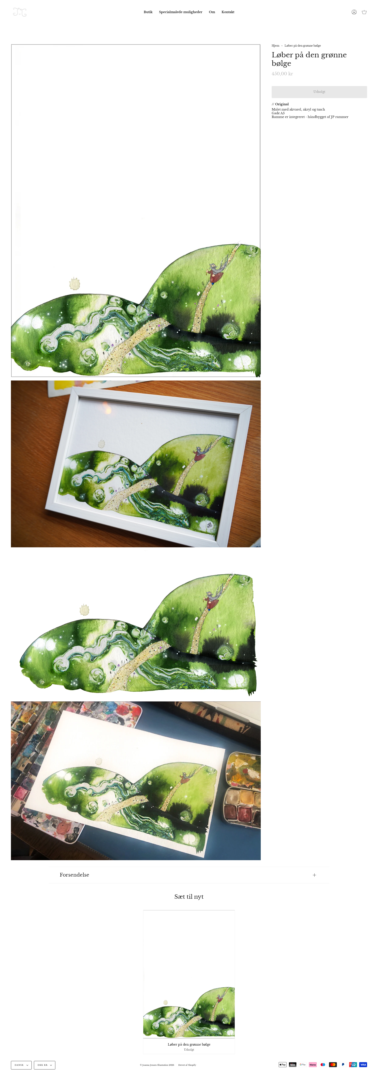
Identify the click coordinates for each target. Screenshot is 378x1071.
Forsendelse (74, 875)
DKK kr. (43, 1065)
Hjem (275, 45)
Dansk (19, 1065)
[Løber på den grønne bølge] (189, 974)
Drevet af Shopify (187, 1065)
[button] (148, 12)
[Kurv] (364, 12)
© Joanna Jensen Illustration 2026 (157, 1065)
